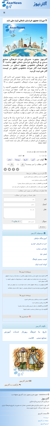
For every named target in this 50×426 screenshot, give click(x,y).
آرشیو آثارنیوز (44, 423)
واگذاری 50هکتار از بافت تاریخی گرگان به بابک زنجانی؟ (32, 183)
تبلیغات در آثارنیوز (43, 420)
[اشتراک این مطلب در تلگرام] (17, 169)
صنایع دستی (41, 338)
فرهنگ (33, 332)
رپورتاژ (24, 332)
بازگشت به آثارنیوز (11, 385)
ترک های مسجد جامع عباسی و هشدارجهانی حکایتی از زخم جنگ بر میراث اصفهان (25, 276)
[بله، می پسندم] (23, 164)
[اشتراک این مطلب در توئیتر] (9, 169)
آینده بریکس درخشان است (39, 180)
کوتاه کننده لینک (41, 264)
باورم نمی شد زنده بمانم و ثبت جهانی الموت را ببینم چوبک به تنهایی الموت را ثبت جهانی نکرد (26, 280)
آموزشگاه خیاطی (40, 238)
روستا (17, 160)
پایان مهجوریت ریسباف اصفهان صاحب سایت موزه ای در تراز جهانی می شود (27, 284)
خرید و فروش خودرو (39, 244)
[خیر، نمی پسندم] (12, 164)
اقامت (31, 338)
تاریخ (25, 160)
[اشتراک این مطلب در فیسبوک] (13, 169)
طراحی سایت (41, 249)
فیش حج (43, 254)
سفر (9, 160)
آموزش (7, 332)
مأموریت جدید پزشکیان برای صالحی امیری (35, 176)
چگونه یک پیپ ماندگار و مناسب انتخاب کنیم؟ (34, 309)
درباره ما (46, 417)
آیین (33, 160)
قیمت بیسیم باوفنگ (39, 259)
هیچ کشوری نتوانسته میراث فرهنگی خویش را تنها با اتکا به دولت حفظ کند (27, 288)
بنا (39, 332)
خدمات (16, 332)
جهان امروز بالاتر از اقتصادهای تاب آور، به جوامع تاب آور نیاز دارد (29, 187)
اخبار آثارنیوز (24, 381)
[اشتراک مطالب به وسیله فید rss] (5, 169)
